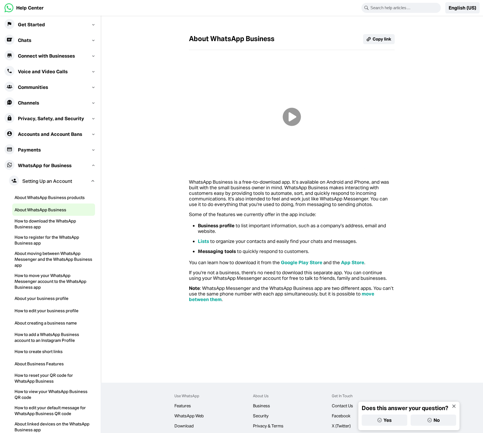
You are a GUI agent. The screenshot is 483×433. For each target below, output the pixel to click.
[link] (24, 7)
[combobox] (405, 8)
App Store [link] (352, 262)
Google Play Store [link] (301, 262)
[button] (462, 7)
